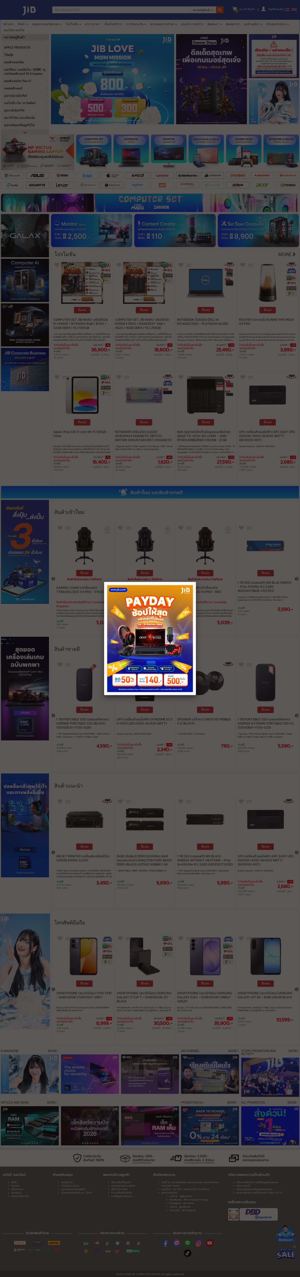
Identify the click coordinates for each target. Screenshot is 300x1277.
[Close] (196, 582)
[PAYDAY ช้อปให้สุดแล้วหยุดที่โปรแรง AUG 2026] (150, 638)
